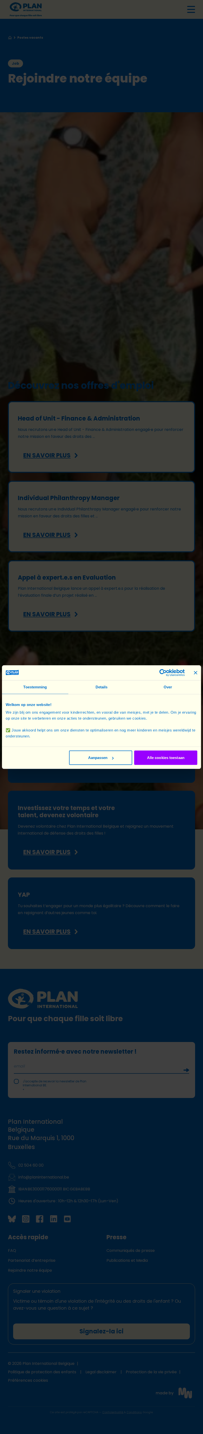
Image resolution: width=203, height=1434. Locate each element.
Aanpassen (98, 758)
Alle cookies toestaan (165, 758)
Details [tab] (102, 687)
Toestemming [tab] (35, 687)
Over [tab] (168, 687)
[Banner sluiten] (195, 672)
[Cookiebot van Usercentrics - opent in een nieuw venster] (163, 672)
